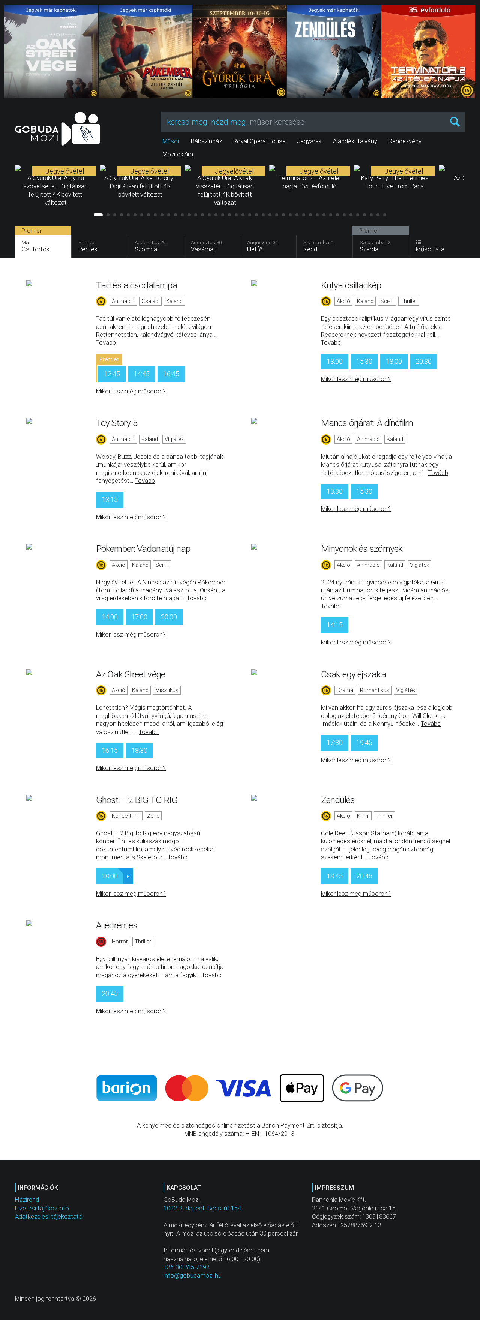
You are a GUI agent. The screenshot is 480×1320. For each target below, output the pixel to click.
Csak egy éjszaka (353, 674)
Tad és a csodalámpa (136, 285)
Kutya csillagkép (351, 285)
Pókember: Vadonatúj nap (143, 548)
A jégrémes (116, 925)
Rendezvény (405, 141)
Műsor (171, 141)
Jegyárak (309, 141)
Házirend (27, 1199)
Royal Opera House (259, 141)
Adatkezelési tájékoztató (48, 1216)
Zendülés (338, 799)
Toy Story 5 (116, 422)
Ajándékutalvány (355, 141)
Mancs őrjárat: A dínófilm (367, 422)
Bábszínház (206, 141)
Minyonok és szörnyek (361, 548)
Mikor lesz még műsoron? (131, 391)
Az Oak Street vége (130, 674)
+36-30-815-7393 (187, 1267)
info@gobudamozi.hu (193, 1275)
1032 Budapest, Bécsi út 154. (203, 1208)
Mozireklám (177, 154)
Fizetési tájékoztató (42, 1208)
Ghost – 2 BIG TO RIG (136, 799)
